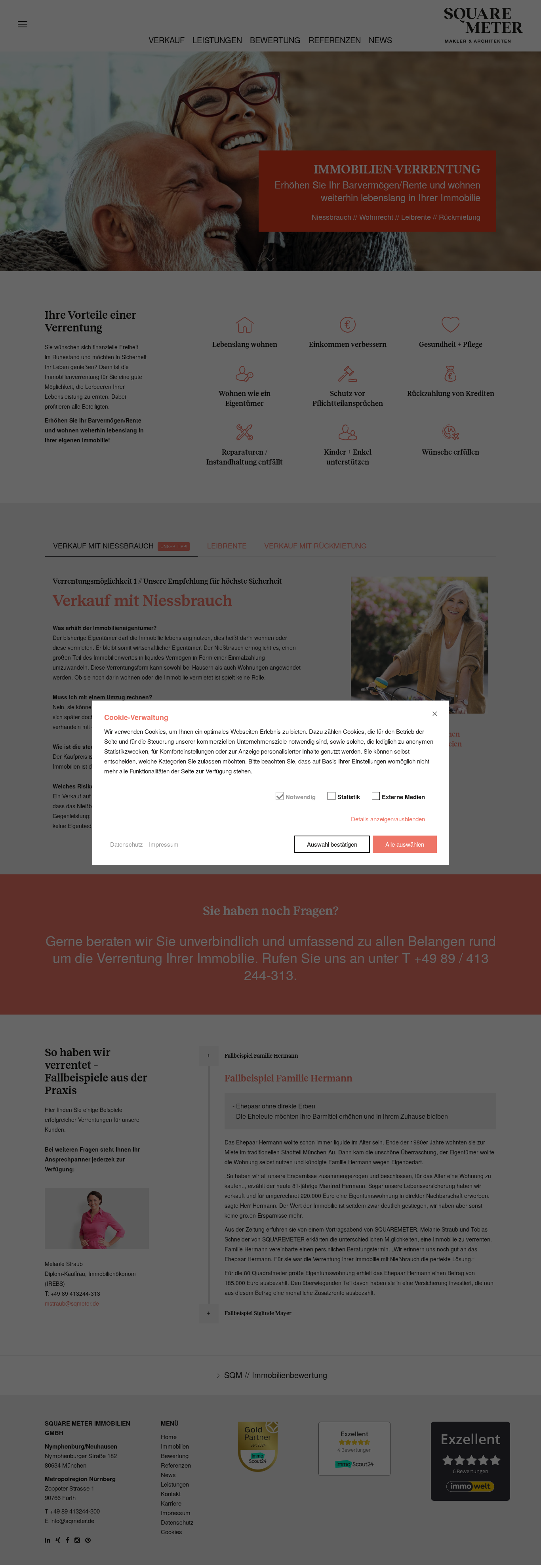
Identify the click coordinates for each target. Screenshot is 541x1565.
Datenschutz (126, 844)
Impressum (164, 844)
